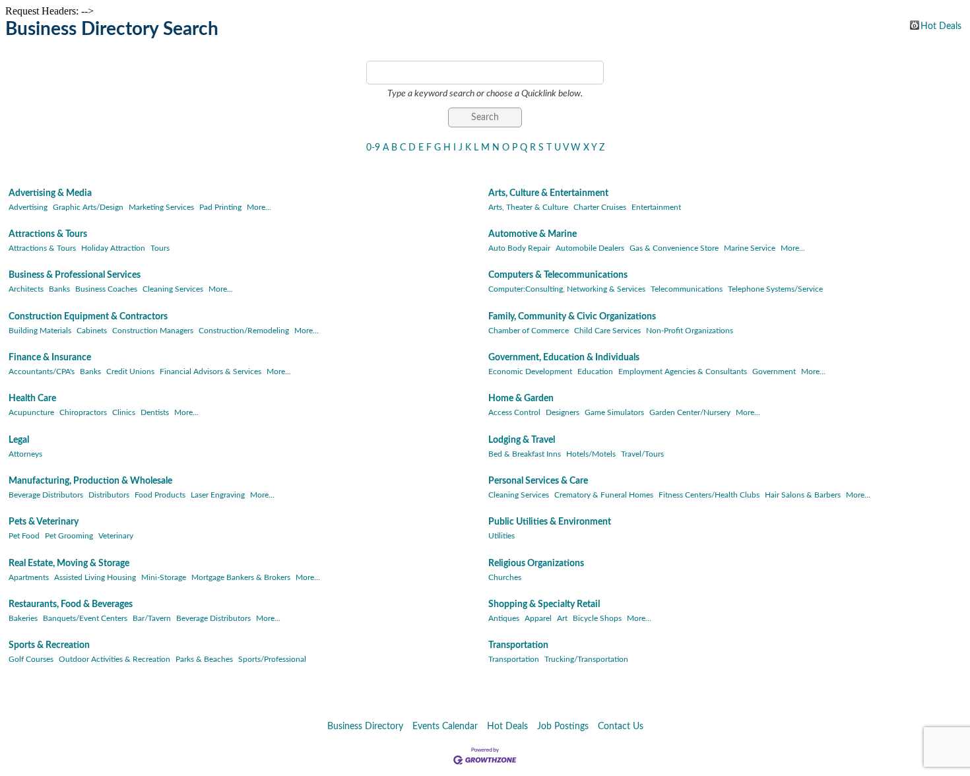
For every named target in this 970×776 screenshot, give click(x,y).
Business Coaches (106, 289)
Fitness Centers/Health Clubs (709, 495)
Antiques (503, 618)
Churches (504, 577)
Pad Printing (220, 207)
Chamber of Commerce (528, 331)
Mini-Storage (163, 577)
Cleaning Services (173, 289)
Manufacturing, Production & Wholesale (90, 481)
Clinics (123, 412)
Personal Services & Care (538, 481)
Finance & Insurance (50, 357)
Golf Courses (31, 659)
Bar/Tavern (152, 618)
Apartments (29, 577)
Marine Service (749, 248)
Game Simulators (614, 412)
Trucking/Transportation (586, 659)
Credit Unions (130, 371)
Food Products (160, 495)
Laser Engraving (218, 495)
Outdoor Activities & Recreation (114, 659)
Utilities (501, 536)
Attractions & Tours (48, 234)
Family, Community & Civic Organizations (572, 316)
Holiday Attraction (113, 248)
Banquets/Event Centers (85, 618)
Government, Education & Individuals (563, 357)
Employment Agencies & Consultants (682, 371)
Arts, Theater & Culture (528, 207)
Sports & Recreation (49, 645)
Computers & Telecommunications (558, 275)
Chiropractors (83, 412)
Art (562, 618)
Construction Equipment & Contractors (88, 316)
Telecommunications (687, 289)
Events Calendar (445, 726)
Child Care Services (607, 331)
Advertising (28, 207)
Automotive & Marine (532, 234)
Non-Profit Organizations (689, 331)
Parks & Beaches (204, 659)
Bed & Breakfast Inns (524, 454)
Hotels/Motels (591, 454)
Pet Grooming (69, 536)
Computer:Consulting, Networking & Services (566, 289)
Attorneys (25, 454)
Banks (59, 289)
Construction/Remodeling (244, 331)
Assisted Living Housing (95, 577)
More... (259, 207)
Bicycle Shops (597, 618)
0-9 (373, 147)
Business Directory (365, 726)
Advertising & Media (50, 193)
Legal (19, 440)
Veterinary (115, 536)
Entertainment (656, 207)
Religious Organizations (536, 563)
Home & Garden (521, 398)
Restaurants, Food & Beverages (71, 604)
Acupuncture (31, 412)
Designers (562, 412)
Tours (160, 248)
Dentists (155, 412)
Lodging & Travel (521, 440)
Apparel (538, 618)
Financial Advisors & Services (210, 371)
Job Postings (563, 726)
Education (595, 371)
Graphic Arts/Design (88, 207)
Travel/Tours (642, 454)
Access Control (514, 412)
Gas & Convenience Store (674, 248)
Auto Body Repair (519, 248)
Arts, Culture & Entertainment (548, 193)
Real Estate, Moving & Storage (69, 563)
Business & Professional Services (75, 275)
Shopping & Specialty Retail (544, 604)
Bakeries (23, 618)
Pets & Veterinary (44, 522)
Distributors (108, 495)
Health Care (32, 398)
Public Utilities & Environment (549, 522)
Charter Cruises (599, 207)
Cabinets (92, 331)
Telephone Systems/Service (775, 289)
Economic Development (530, 371)
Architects (26, 289)
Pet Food (24, 536)
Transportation (518, 645)
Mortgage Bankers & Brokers (240, 577)
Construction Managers (152, 331)
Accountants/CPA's (42, 371)
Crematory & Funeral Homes (603, 495)
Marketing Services (161, 207)
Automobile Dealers (590, 248)
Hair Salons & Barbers (803, 495)
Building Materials (40, 331)
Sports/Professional (272, 659)
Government (774, 371)
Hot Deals (941, 26)
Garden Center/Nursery (689, 412)
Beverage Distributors (46, 495)
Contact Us (620, 726)
